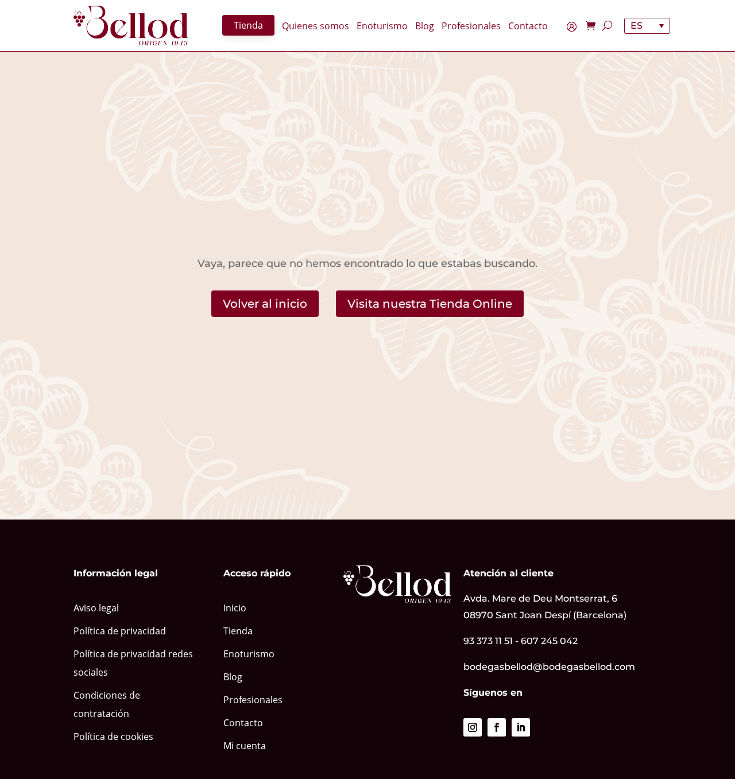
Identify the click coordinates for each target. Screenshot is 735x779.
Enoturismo (382, 26)
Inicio (234, 608)
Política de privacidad (120, 631)
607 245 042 (549, 640)
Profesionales (471, 26)
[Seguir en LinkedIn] (521, 727)
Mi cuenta (574, 28)
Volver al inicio (265, 304)
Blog (424, 26)
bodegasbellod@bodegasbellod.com (549, 666)
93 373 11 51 (488, 640)
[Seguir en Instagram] (472, 727)
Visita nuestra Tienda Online (429, 304)
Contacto (528, 26)
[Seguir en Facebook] (497, 727)
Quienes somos (315, 26)
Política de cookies (113, 736)
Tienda (248, 25)
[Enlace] (131, 25)
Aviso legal (96, 608)
